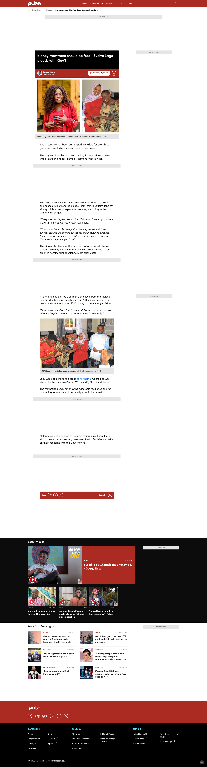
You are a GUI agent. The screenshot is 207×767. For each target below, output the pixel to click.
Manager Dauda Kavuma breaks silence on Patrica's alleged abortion (71, 614)
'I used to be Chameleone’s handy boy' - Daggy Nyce (108, 566)
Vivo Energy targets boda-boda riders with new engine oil (58, 655)
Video (86, 560)
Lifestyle (109, 3)
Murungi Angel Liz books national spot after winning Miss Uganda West (110, 674)
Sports (119, 3)
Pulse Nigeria (139, 734)
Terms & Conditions (80, 743)
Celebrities (48, 10)
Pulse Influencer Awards (107, 740)
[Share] (114, 73)
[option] (42, 604)
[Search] (176, 3)
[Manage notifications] (202, 762)
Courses (51, 734)
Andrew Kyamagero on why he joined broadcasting (41, 612)
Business (47, 650)
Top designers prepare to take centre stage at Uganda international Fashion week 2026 (110, 656)
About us (76, 734)
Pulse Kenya (138, 743)
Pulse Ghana (138, 739)
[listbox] (103, 603)
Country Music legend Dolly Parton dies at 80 (56, 672)
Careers (129, 3)
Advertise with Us (80, 739)
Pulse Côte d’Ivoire (164, 735)
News (84, 3)
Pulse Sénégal (166, 741)
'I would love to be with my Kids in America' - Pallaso (102, 612)
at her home (84, 378)
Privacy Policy (78, 748)
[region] (103, 603)
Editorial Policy (107, 734)
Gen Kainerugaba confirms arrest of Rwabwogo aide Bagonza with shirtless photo (57, 639)
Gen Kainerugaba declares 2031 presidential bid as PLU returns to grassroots (111, 639)
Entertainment (96, 3)
